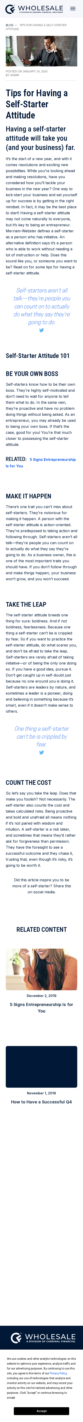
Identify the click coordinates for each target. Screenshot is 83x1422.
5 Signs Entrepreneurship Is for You (41, 462)
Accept (42, 1411)
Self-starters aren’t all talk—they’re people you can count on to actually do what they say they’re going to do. (41, 306)
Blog (9, 25)
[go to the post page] (41, 986)
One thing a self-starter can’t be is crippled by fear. (41, 736)
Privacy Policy (58, 1373)
